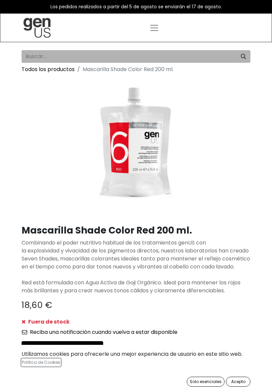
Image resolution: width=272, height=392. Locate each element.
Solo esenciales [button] (206, 381)
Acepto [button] (238, 381)
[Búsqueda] (243, 56)
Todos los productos (48, 69)
